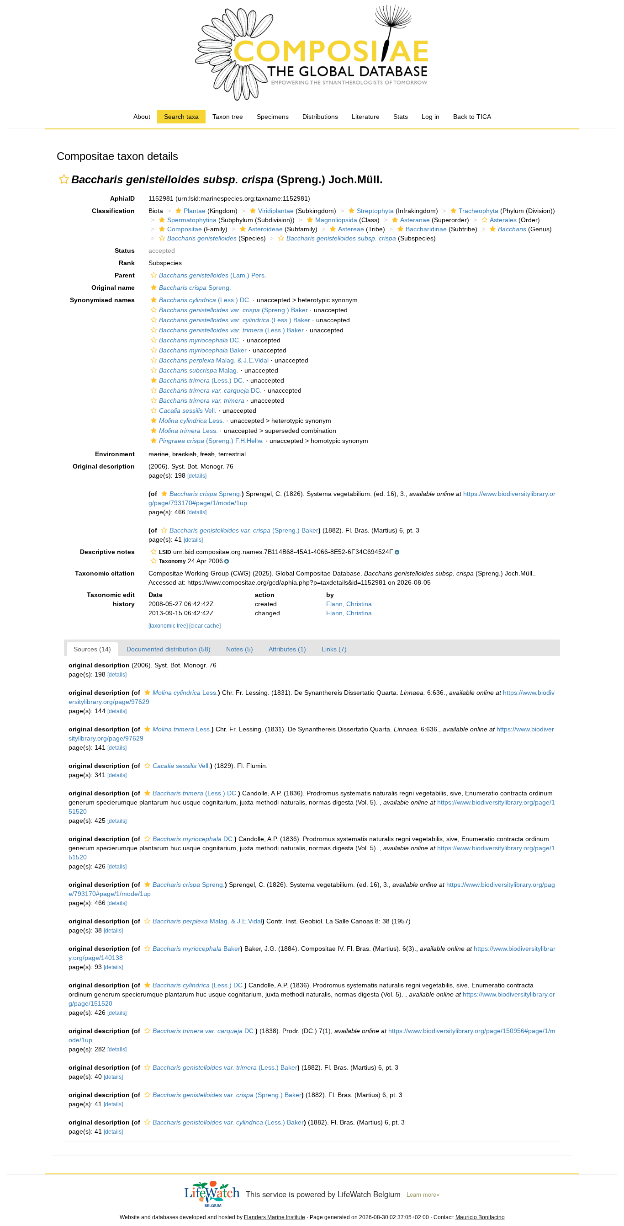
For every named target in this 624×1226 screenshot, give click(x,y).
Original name (113, 287)
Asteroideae (265, 229)
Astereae (351, 229)
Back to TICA (472, 116)
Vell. (188, 410)
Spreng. (195, 287)
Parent (125, 275)
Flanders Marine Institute (274, 1217)
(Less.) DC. (205, 300)
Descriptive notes (107, 551)
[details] (196, 476)
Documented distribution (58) (169, 649)
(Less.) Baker (234, 320)
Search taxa (181, 116)
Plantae (195, 210)
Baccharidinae (426, 229)
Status (125, 250)
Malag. (198, 370)
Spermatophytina (192, 220)
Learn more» (423, 1194)
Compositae (184, 229)
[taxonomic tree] (168, 626)
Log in (430, 116)
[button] (64, 179)
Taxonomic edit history (111, 599)
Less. (191, 420)
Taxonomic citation (105, 573)
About (141, 116)
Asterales (503, 220)
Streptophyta (375, 210)
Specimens (273, 116)
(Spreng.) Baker (233, 310)
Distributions (320, 116)
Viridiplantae (276, 210)
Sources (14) (92, 649)
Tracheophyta (478, 210)
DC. (200, 340)
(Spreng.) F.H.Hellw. (211, 440)
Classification (113, 210)
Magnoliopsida (336, 220)
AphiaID (122, 198)
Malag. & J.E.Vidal (214, 360)
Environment (115, 454)
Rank (127, 263)
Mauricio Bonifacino (480, 1217)
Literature (366, 116)
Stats (400, 116)
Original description (104, 466)
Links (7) (334, 649)
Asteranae (415, 220)
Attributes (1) (287, 649)
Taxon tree (227, 116)
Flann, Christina (349, 604)
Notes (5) (239, 649)
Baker (203, 350)
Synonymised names (102, 300)
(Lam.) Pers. (212, 275)
